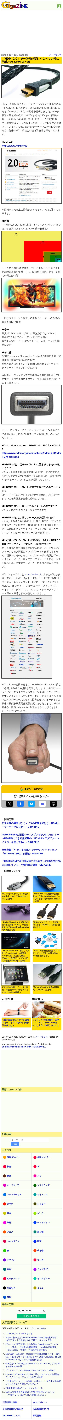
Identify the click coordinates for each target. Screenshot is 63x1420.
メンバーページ (32, 574)
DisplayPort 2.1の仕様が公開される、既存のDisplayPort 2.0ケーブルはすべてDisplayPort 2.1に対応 (46, 897)
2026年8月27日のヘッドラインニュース (24, 1388)
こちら (42, 1328)
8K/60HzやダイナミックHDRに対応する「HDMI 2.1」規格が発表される (46, 924)
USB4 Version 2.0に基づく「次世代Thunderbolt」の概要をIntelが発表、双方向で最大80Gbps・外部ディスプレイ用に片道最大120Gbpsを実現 (15, 956)
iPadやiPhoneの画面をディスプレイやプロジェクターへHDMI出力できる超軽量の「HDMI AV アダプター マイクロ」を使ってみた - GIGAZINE (30, 838)
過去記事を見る (31, 1315)
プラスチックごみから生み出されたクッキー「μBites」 (31, 1370)
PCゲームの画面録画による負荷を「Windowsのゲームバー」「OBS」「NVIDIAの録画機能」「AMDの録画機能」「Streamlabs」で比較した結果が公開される (31, 1347)
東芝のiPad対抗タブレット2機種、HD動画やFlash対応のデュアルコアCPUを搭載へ (15, 989)
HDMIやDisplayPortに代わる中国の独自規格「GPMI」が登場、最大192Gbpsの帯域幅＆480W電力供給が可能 (16, 926)
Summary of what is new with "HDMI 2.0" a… (24, 1046)
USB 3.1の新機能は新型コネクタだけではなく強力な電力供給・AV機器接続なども (47, 953)
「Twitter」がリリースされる (19, 1333)
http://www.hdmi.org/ (14, 145)
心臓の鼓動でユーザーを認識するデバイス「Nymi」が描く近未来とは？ (16, 1022)
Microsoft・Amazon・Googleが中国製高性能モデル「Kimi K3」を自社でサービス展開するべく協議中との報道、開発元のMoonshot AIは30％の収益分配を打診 (33, 1357)
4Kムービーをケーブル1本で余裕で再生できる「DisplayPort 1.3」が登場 (15, 896)
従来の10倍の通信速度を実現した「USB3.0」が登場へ (46, 988)
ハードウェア (55, 55)
